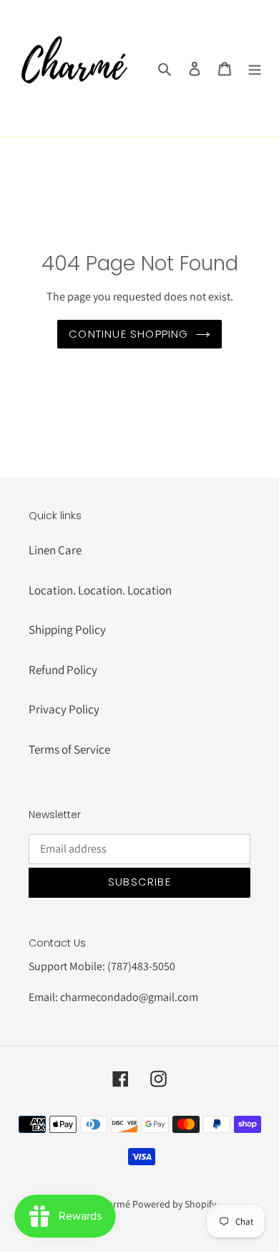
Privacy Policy (64, 709)
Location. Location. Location (100, 590)
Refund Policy (63, 670)
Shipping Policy (67, 629)
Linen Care (55, 550)
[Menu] (255, 68)
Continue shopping (128, 333)
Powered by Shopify (174, 1204)
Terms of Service (69, 749)
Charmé (113, 1204)
